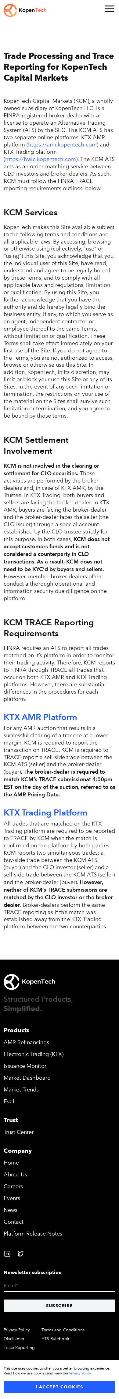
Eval (9, 1101)
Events (12, 1198)
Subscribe (59, 1305)
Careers (13, 1186)
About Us (15, 1174)
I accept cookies (59, 1386)
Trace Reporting (19, 1347)
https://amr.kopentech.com (62, 144)
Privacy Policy (17, 1330)
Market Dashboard (27, 1077)
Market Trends (21, 1089)
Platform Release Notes (33, 1233)
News (10, 1210)
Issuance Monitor (25, 1066)
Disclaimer (14, 1338)
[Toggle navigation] (109, 8)
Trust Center (19, 1132)
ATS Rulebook (55, 1338)
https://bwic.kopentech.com (40, 159)
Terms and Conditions (63, 1330)
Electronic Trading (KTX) (33, 1054)
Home (11, 1162)
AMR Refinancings (26, 1042)
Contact (13, 1222)
